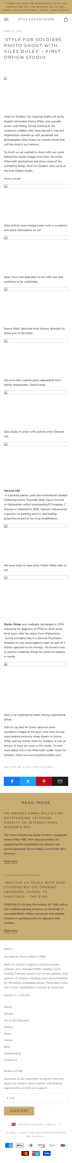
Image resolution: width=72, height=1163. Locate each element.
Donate (8, 1014)
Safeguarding (12, 1053)
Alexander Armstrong (22, 875)
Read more (10, 861)
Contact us (10, 1060)
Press (7, 1034)
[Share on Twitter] (28, 781)
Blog (7, 1047)
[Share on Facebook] (12, 781)
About (8, 1007)
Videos (8, 1040)
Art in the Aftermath (16, 1020)
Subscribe (19, 1111)
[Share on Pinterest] (44, 781)
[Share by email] (60, 781)
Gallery (8, 1027)
